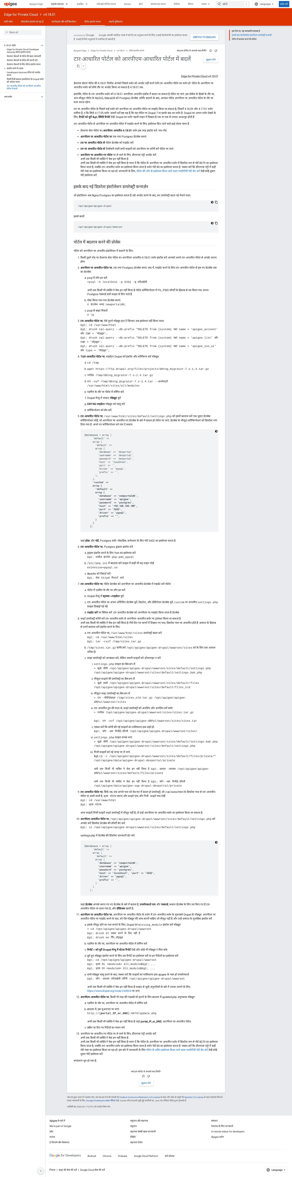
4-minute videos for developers (228, 1131)
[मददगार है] (210, 50)
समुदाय (133, 1126)
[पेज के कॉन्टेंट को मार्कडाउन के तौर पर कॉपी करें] (78, 66)
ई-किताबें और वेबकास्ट (59, 1142)
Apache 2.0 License (193, 1097)
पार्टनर (52, 1137)
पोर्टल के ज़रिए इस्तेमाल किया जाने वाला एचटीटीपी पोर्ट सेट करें (177, 1049)
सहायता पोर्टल (136, 1142)
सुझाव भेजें (211, 59)
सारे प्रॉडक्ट (170, 1156)
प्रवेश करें (284, 4)
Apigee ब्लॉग (217, 1137)
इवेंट (51, 1131)
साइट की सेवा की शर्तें (68, 1170)
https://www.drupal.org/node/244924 (109, 991)
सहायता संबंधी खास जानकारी (143, 1131)
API (141, 4)
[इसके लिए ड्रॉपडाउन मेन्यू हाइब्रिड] (88, 4)
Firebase (122, 1156)
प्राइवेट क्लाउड (57, 4)
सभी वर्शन (8, 21)
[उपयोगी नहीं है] (215, 50)
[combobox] (233, 4)
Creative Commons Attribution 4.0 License (139, 1097)
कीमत (190, 4)
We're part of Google (60, 1126)
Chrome (107, 1156)
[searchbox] (22, 32)
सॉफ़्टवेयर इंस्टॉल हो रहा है (32, 21)
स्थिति (133, 1137)
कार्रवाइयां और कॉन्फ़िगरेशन (64, 21)
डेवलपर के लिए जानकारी (222, 1126)
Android (92, 1156)
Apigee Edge (36, 4)
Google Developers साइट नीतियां (100, 1100)
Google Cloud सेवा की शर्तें (92, 1170)
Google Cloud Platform (146, 1156)
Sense (127, 4)
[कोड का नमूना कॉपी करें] (216, 202)
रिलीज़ (177, 4)
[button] (20, 45)
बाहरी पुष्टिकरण (116, 21)
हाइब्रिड (80, 4)
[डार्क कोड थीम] (212, 202)
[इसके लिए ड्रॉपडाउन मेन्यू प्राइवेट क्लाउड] (68, 4)
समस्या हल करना (158, 4)
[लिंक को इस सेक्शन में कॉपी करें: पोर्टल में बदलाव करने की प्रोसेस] (124, 242)
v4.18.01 (49, 15)
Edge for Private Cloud (21, 15)
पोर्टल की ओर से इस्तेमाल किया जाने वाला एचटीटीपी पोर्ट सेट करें (168, 171)
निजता (52, 1170)
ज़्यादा (204, 4)
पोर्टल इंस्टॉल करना (92, 21)
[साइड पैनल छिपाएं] (40, 1171)
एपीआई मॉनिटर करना (106, 4)
